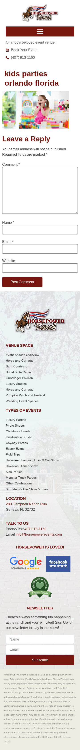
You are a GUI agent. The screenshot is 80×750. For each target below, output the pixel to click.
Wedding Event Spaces (22, 401)
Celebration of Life (19, 437)
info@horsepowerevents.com (39, 534)
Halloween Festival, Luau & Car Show (32, 460)
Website (8, 261)
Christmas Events (18, 431)
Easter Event (15, 448)
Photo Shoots (15, 425)
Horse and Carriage (20, 360)
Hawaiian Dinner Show (22, 466)
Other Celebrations (19, 483)
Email (8, 242)
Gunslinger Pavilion (19, 378)
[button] (40, 31)
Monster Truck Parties (21, 477)
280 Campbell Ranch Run (26, 504)
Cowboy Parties (17, 443)
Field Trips (13, 454)
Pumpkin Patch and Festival (25, 395)
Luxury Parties (16, 419)
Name (8, 222)
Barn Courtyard (16, 366)
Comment (11, 164)
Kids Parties (14, 472)
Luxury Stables (16, 383)
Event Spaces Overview (22, 355)
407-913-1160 (35, 529)
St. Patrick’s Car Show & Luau (27, 489)
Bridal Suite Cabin (18, 372)
